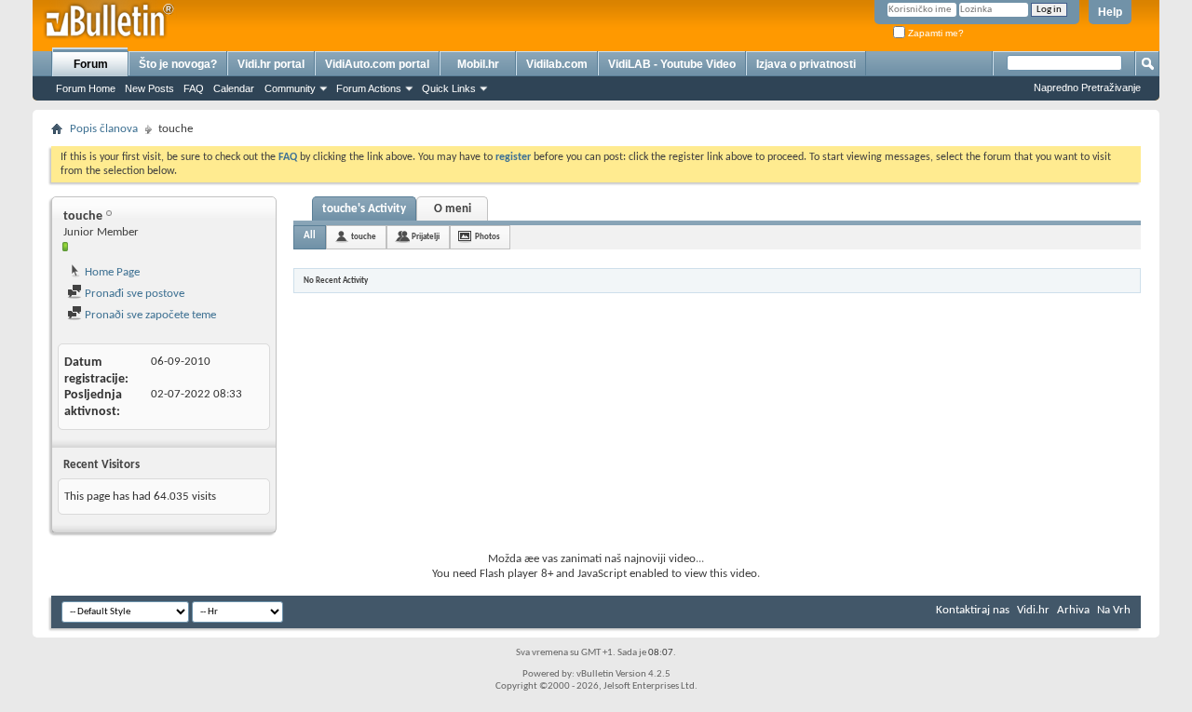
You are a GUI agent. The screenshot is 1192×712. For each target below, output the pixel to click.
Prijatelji (426, 237)
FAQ (193, 88)
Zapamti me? (934, 33)
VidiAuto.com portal (377, 64)
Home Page (111, 272)
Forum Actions (368, 88)
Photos (487, 237)
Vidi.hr (1033, 610)
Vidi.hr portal (271, 64)
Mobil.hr (478, 64)
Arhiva (1073, 610)
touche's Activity (364, 209)
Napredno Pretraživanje (1087, 87)
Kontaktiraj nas (972, 610)
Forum (91, 64)
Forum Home (85, 88)
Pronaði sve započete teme (149, 315)
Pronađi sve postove (133, 294)
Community (290, 88)
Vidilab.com (557, 64)
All (310, 236)
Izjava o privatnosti (806, 64)
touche (363, 237)
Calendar (233, 88)
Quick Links (449, 88)
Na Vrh (1114, 610)
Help (1110, 12)
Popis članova (104, 129)
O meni (452, 209)
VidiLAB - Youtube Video (672, 64)
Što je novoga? (178, 64)
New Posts (149, 88)
